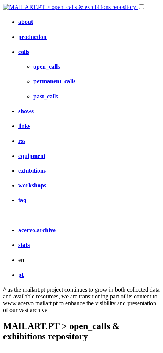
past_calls (45, 96)
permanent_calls (54, 81)
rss (21, 140)
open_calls (46, 66)
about (25, 22)
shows (26, 111)
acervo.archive (37, 230)
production (32, 37)
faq (22, 200)
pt (21, 275)
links (24, 126)
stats (24, 245)
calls (23, 51)
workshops (32, 185)
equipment (31, 156)
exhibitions (32, 170)
